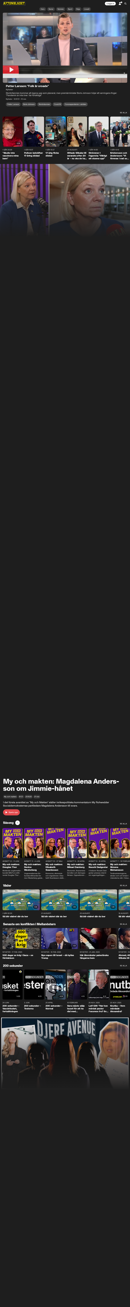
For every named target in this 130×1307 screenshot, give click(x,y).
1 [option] (17, 823)
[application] (65, 48)
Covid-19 (57, 104)
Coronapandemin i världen (75, 104)
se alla (123, 113)
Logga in (110, 3)
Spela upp (13, 812)
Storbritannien (44, 104)
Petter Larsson (13, 104)
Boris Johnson (29, 104)
